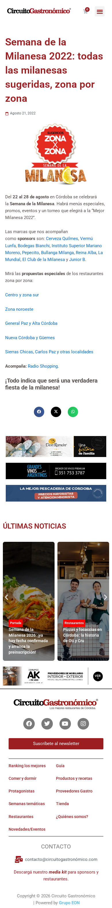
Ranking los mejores (27, 765)
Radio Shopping (43, 366)
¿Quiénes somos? (72, 816)
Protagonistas (21, 791)
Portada (15, 623)
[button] (100, 11)
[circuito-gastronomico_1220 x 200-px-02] (56, 675)
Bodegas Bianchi (34, 245)
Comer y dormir (22, 778)
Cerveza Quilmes (62, 238)
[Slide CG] (56, 446)
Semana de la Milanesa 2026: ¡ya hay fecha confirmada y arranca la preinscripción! (28, 640)
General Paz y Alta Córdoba (31, 323)
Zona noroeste (19, 309)
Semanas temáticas (27, 803)
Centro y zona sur (22, 294)
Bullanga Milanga (57, 252)
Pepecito (30, 252)
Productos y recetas (74, 778)
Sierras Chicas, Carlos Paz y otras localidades (49, 351)
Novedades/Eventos (27, 829)
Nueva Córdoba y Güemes (30, 337)
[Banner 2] (56, 493)
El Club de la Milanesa (43, 259)
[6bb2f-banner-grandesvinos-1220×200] (56, 470)
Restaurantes (74, 623)
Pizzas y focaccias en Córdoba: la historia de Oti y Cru (82, 635)
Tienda (62, 803)
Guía (60, 765)
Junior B (77, 259)
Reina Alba (86, 252)
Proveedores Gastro (74, 791)
